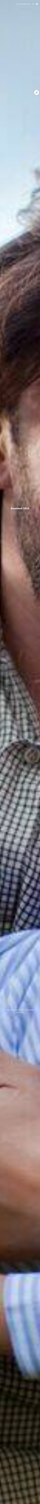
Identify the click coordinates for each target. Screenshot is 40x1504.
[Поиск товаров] (36, 92)
